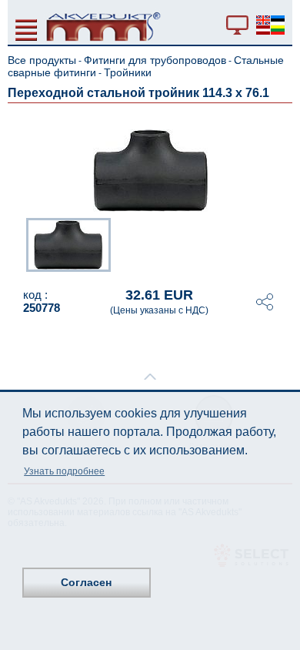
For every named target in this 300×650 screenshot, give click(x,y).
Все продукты (42, 60)
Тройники (128, 72)
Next (281, 243)
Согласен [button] (86, 582)
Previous (18, 243)
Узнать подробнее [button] (64, 471)
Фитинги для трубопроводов (155, 60)
